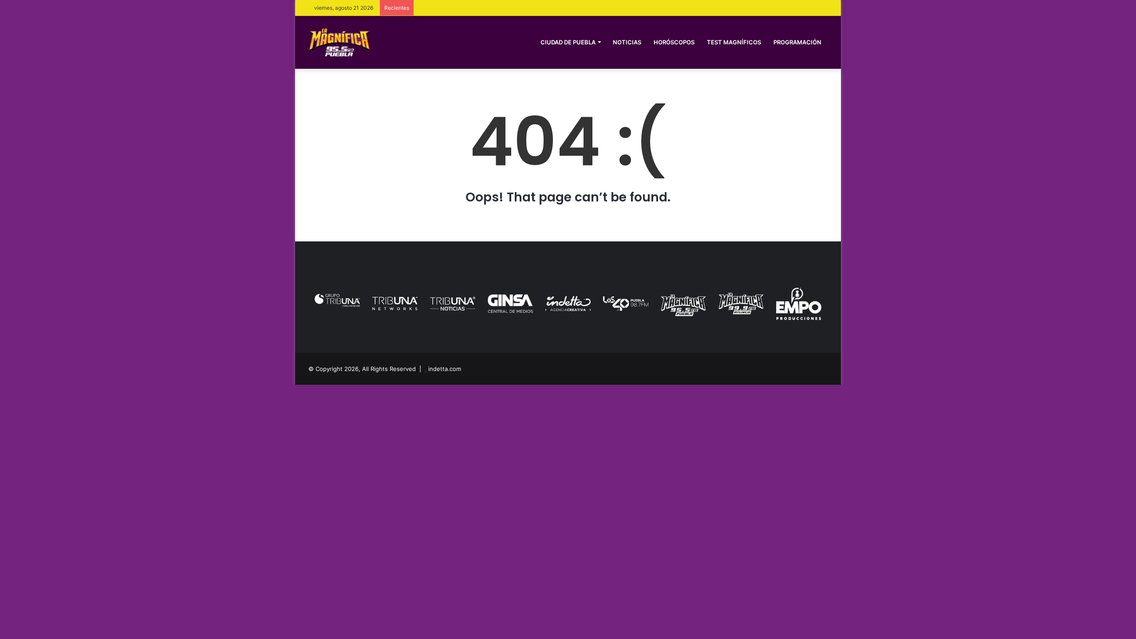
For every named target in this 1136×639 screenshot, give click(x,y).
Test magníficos (734, 42)
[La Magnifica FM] (339, 42)
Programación (797, 42)
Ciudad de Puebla (568, 42)
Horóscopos (674, 42)
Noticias (627, 42)
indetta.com (444, 368)
